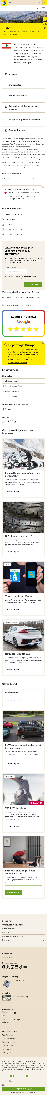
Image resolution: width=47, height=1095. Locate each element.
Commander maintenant (17, 363)
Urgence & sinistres (45, 2)
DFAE (21, 162)
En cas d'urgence (18, 130)
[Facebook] (4, 966)
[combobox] (19, 179)
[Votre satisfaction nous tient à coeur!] (23, 323)
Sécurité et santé (18, 95)
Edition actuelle (19, 980)
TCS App (13, 1013)
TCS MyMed (6, 1053)
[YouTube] (25, 966)
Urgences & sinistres (12, 925)
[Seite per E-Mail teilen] (7, 422)
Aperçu (13, 74)
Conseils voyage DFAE (13, 386)
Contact (40, 2)
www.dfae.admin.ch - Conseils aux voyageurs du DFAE (23, 197)
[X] (8, 966)
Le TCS (5, 932)
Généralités (15, 85)
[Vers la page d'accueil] (4, 3)
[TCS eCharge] (5, 1020)
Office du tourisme (12, 381)
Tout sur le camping (20, 997)
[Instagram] (12, 966)
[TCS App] (5, 1013)
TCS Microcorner (8, 1042)
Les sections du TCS (12, 936)
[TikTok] (21, 966)
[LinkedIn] (17, 966)
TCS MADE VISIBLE (9, 1046)
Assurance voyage (12, 391)
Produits (6, 921)
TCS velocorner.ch (9, 1039)
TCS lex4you (6, 1049)
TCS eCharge (15, 1020)
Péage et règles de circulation (25, 119)
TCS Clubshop (7, 1035)
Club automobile (11, 396)
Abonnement (7, 957)
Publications (8, 928)
